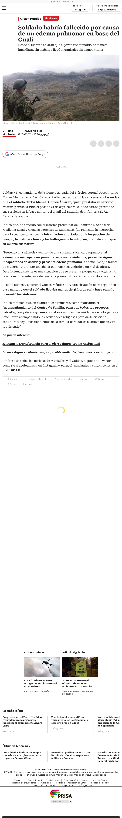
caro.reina (19, 131)
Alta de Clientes (100, 780)
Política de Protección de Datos (71, 783)
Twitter (101, 143)
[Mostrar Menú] (4, 8)
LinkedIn (108, 143)
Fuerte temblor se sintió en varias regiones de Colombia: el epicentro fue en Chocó (70, 720)
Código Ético (85, 785)
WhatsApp (116, 143)
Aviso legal (46, 783)
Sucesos (27, 384)
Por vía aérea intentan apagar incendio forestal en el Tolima (40, 683)
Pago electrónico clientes (76, 780)
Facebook (93, 143)
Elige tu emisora (107, 9)
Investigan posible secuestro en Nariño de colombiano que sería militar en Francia (70, 755)
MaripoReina (15, 131)
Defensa (12, 384)
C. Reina (8, 131)
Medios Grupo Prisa (61, 801)
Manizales (9, 134)
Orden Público (30, 19)
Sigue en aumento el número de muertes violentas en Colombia (77, 683)
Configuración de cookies (42, 785)
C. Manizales (33, 131)
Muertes (83, 379)
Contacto (18, 780)
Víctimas (99, 379)
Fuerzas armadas (63, 379)
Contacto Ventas (36, 780)
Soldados (12, 379)
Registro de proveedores (24, 783)
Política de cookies (100, 783)
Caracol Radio (15, 8)
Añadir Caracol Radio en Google (27, 154)
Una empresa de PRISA (61, 793)
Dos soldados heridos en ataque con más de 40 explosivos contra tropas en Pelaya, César (22, 755)
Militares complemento (36, 379)
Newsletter (54, 780)
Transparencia (67, 785)
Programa (81, 9)
